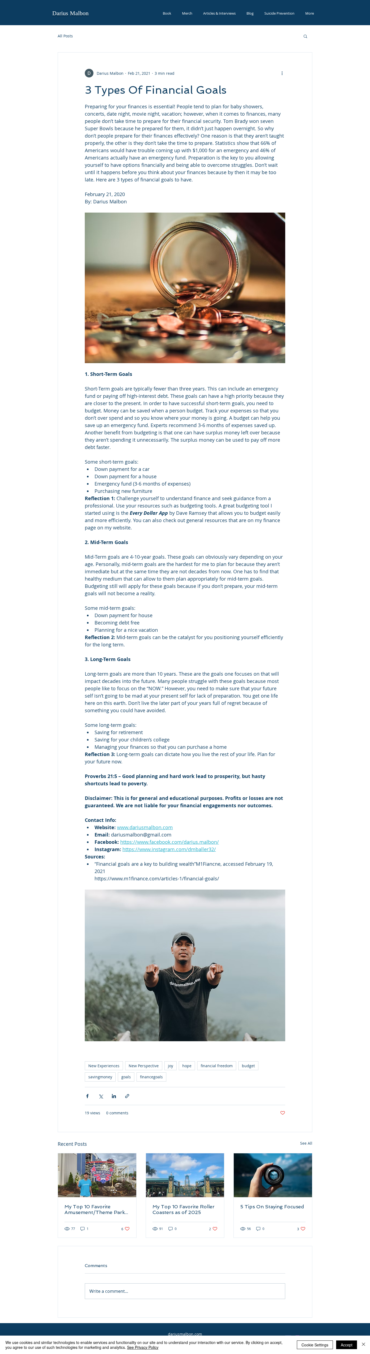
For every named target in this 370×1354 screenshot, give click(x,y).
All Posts (65, 35)
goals (126, 1076)
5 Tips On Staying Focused (272, 1206)
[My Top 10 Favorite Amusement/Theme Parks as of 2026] (97, 1175)
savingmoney (100, 1076)
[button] (305, 36)
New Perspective (144, 1065)
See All (306, 1143)
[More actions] (282, 73)
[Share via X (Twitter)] (100, 1096)
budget (248, 1065)
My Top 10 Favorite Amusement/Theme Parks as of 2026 (95, 1209)
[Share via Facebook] (87, 1096)
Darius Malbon (70, 13)
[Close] (363, 1345)
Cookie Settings (314, 1345)
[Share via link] (127, 1096)
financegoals (151, 1076)
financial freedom (217, 1065)
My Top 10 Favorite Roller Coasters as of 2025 (183, 1209)
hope (187, 1065)
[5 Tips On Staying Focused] (273, 1175)
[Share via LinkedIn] (113, 1096)
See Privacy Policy (142, 1347)
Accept (346, 1345)
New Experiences (103, 1065)
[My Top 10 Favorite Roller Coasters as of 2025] (185, 1175)
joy (170, 1065)
